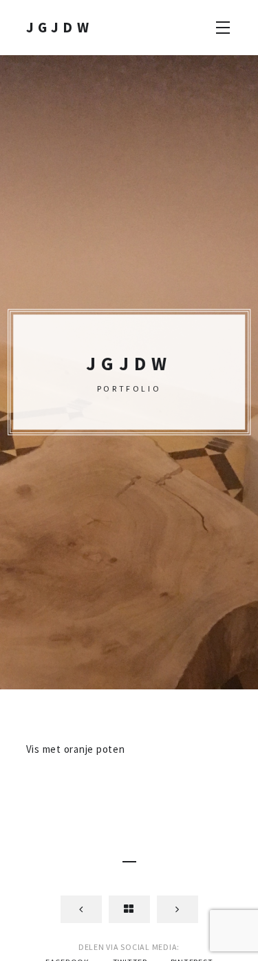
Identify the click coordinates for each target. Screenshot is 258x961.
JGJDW (60, 27)
